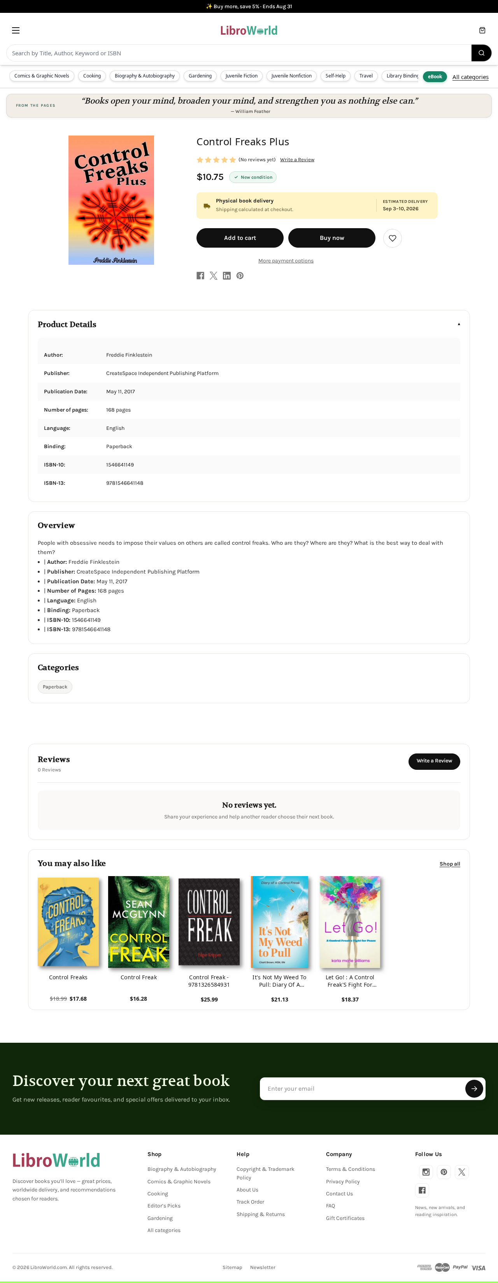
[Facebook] (200, 275)
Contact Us (339, 1193)
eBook (435, 76)
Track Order (250, 1202)
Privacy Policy (343, 1181)
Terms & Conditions (350, 1169)
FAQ (330, 1205)
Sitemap (232, 1267)
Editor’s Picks (164, 1205)
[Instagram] (426, 1172)
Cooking (92, 75)
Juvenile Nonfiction (292, 75)
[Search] (482, 53)
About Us (247, 1189)
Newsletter (262, 1267)
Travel (366, 75)
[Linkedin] (227, 275)
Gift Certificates (345, 1218)
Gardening (200, 75)
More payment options (286, 260)
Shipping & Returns (261, 1214)
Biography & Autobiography (145, 75)
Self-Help (335, 75)
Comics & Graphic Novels (41, 75)
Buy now (332, 237)
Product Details (67, 324)
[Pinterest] (240, 275)
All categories (470, 77)
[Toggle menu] (15, 30)
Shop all (450, 864)
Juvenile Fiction (242, 75)
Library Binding (403, 75)
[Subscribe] (474, 1089)
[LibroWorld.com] (56, 1160)
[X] (213, 275)
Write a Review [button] (297, 159)
